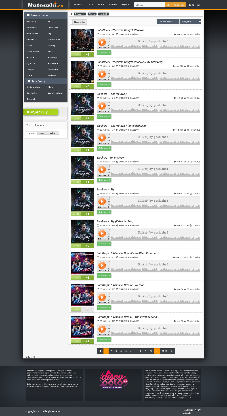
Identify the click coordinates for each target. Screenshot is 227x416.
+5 (87, 86)
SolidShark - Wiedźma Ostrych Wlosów (120, 30)
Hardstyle (52, 63)
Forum (101, 4)
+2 (87, 54)
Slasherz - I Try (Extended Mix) (115, 221)
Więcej (124, 4)
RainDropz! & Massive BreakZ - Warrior (120, 285)
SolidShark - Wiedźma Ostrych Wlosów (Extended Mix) (130, 62)
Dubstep (51, 45)
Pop (49, 33)
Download (105, 53)
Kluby (50, 87)
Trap (50, 51)
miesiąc (42, 133)
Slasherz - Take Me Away (112, 93)
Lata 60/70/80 (54, 39)
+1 (87, 182)
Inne (28, 75)
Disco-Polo (31, 22)
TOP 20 (89, 4)
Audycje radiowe (55, 93)
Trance (29, 69)
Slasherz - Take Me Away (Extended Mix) (121, 125)
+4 (87, 150)
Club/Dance (53, 27)
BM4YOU (123, 34)
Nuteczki (187, 413)
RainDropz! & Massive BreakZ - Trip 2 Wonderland (127, 317)
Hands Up (52, 57)
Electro (29, 45)
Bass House (31, 39)
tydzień (32, 133)
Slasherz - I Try (106, 189)
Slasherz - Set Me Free (110, 157)
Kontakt (113, 4)
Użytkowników (33, 87)
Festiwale (31, 93)
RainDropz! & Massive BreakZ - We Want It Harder (127, 253)
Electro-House (32, 51)
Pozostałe (31, 99)
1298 (164, 351)
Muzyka (78, 4)
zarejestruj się (68, 377)
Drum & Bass (32, 33)
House (29, 57)
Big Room (30, 63)
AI (49, 22)
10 (151, 351)
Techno (51, 75)
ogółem (53, 133)
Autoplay (80, 22)
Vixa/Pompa (31, 27)
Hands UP (134, 34)
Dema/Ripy (53, 69)
